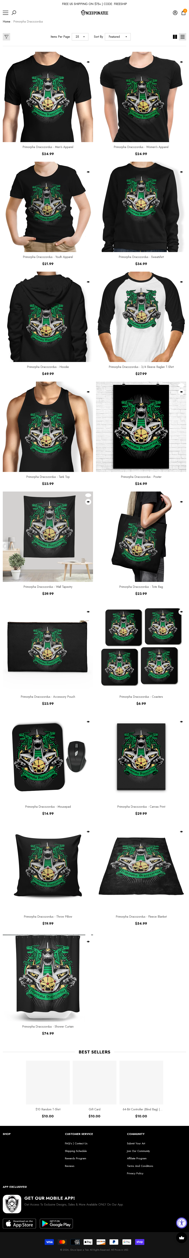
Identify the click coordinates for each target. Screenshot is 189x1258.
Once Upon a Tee (79, 1250)
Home (6, 21)
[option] (48, 1089)
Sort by (98, 37)
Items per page (60, 37)
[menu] (5, 13)
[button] (14, 13)
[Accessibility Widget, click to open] (181, 1222)
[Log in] (175, 13)
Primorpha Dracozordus (28, 21)
